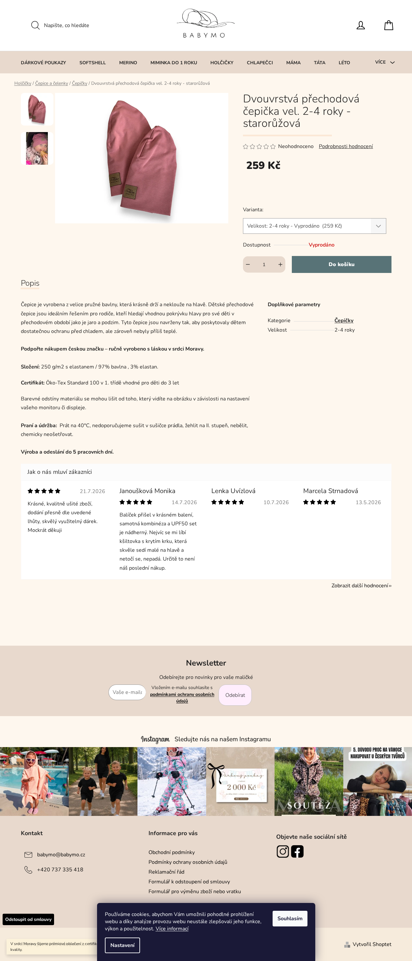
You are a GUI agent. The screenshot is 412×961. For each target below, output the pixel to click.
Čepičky (343, 320)
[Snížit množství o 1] (248, 264)
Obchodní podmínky (172, 852)
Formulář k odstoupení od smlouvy (189, 881)
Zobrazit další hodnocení (360, 585)
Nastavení (122, 945)
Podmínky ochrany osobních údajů (188, 862)
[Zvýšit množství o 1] (280, 264)
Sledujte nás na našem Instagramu (223, 739)
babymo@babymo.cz (61, 854)
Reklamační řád (166, 872)
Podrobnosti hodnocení (346, 146)
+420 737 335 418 (60, 869)
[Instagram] (283, 851)
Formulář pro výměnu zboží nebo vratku (195, 891)
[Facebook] (298, 851)
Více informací (172, 928)
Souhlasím (290, 918)
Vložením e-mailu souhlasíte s (182, 694)
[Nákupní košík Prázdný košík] (390, 25)
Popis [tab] (30, 283)
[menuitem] (43, 62)
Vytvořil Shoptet (372, 944)
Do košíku (342, 264)
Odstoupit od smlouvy (28, 919)
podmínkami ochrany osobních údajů (182, 697)
